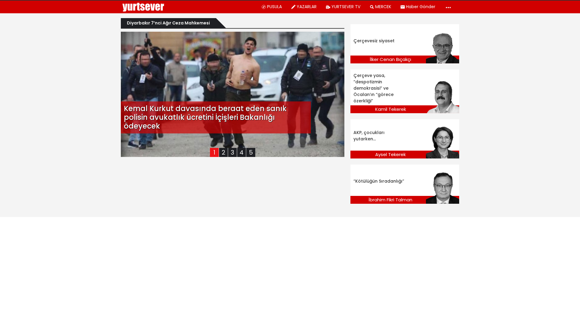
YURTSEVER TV (345, 7)
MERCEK (383, 7)
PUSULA (274, 7)
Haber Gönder (420, 7)
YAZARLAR (307, 7)
